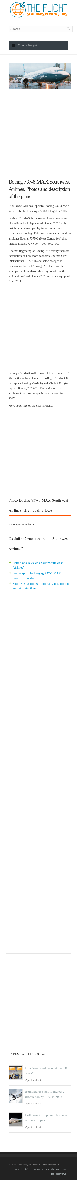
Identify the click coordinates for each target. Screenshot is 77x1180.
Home (17, 1169)
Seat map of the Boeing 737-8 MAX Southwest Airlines (37, 576)
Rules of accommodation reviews (49, 1169)
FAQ (26, 1169)
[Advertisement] (38, 132)
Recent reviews (58, 1174)
